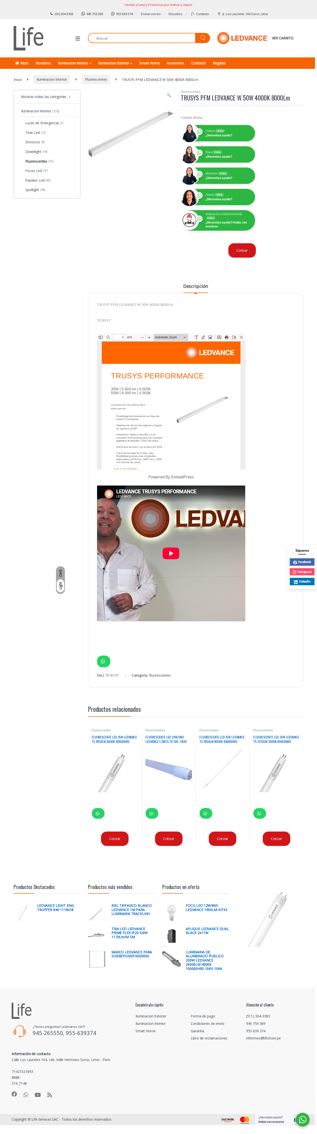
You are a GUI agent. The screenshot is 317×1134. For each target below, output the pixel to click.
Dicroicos (35, 142)
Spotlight (35, 189)
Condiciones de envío (207, 1023)
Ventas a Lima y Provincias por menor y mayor (158, 4)
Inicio (24, 63)
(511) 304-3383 (258, 1016)
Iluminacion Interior (73, 63)
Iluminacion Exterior (113, 63)
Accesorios (175, 63)
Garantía (197, 1031)
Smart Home (149, 63)
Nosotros (175, 14)
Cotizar (242, 250)
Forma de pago (203, 1016)
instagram (304, 571)
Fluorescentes (96, 79)
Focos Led (36, 170)
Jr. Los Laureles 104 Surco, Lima (245, 14)
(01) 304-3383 (64, 14)
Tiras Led (35, 132)
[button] (169, 95)
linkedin (304, 581)
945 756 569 (94, 14)
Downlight (36, 151)
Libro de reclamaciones (209, 1038)
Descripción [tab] (195, 286)
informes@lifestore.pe (263, 1038)
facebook (304, 562)
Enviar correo (150, 14)
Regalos (219, 63)
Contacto (202, 14)
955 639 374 (124, 14)
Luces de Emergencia (44, 123)
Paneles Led (38, 180)
